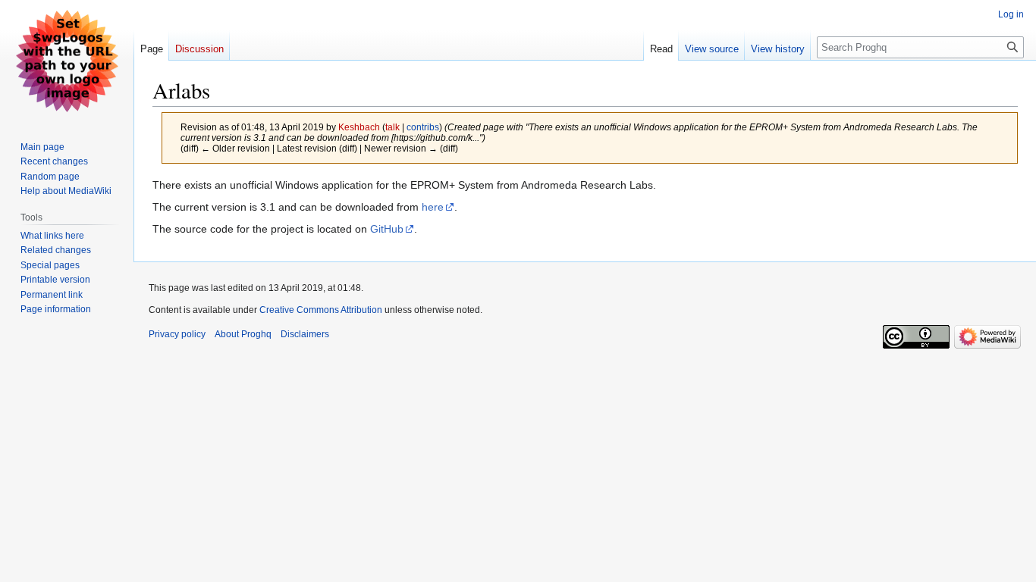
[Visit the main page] (66, 60)
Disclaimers (305, 334)
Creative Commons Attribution (320, 310)
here (433, 207)
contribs (423, 127)
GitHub (386, 229)
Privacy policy (177, 334)
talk (392, 127)
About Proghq (243, 334)
